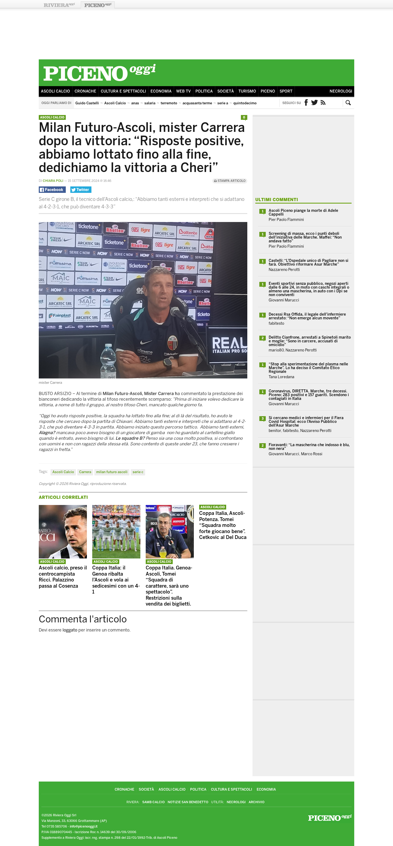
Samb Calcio (153, 802)
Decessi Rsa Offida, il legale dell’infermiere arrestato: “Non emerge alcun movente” (307, 316)
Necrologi (341, 91)
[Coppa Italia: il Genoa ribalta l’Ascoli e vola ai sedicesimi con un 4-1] (116, 557)
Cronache (85, 91)
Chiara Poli (53, 181)
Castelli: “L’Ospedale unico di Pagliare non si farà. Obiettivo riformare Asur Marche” (308, 262)
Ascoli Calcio (55, 91)
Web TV (183, 91)
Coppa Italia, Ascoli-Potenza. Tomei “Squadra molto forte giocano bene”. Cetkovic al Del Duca (222, 525)
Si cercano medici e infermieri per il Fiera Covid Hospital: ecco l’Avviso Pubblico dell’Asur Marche (306, 422)
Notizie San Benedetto (188, 802)
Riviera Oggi (59, 5)
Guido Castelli (87, 103)
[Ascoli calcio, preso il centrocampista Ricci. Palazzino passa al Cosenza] (63, 557)
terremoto (169, 103)
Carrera (85, 472)
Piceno (268, 91)
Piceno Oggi (98, 5)
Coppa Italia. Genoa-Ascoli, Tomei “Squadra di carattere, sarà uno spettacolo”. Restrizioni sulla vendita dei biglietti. (169, 586)
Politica (204, 91)
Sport (286, 91)
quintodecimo (245, 103)
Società (225, 91)
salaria (149, 103)
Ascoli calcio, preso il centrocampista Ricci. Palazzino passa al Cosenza (63, 577)
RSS (323, 103)
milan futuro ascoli (112, 472)
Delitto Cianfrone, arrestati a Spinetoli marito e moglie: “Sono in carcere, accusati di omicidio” (310, 341)
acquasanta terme (197, 103)
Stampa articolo (231, 181)
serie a (222, 103)
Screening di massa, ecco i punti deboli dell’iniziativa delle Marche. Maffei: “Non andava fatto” (305, 237)
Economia (161, 91)
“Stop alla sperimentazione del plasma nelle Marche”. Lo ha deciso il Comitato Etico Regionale (308, 368)
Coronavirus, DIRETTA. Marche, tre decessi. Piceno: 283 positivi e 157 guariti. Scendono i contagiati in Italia (309, 395)
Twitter (314, 103)
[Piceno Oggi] (99, 82)
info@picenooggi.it (84, 826)
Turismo (247, 91)
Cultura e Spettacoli (123, 91)
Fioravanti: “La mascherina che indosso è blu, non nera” (309, 447)
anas (135, 103)
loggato (70, 630)
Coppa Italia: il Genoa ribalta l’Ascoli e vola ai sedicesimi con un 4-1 (116, 580)
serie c (138, 472)
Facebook (306, 103)
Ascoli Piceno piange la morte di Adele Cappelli (303, 212)
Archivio (256, 802)
